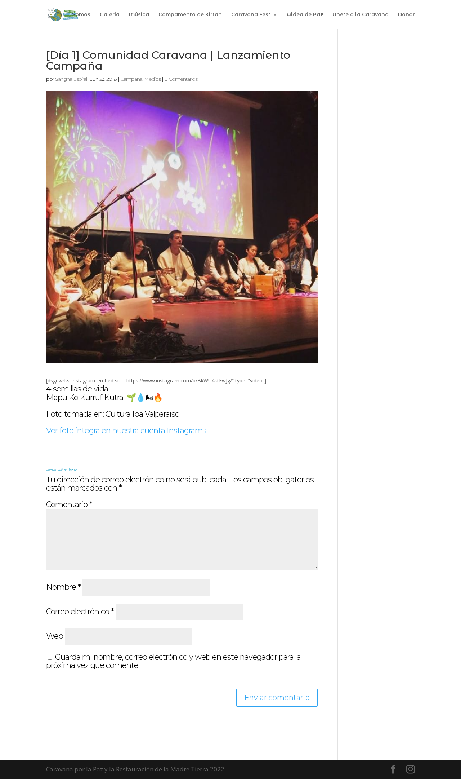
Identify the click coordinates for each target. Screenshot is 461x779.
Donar (406, 15)
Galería (110, 15)
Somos (81, 15)
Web (54, 636)
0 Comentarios (180, 79)
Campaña (131, 79)
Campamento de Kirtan (190, 15)
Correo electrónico (80, 611)
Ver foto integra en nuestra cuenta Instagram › (126, 430)
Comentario (69, 504)
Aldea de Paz (305, 15)
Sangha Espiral (71, 79)
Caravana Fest (250, 15)
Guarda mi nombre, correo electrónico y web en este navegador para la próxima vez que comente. (173, 661)
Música (139, 15)
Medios (152, 79)
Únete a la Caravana (360, 15)
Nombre (63, 587)
